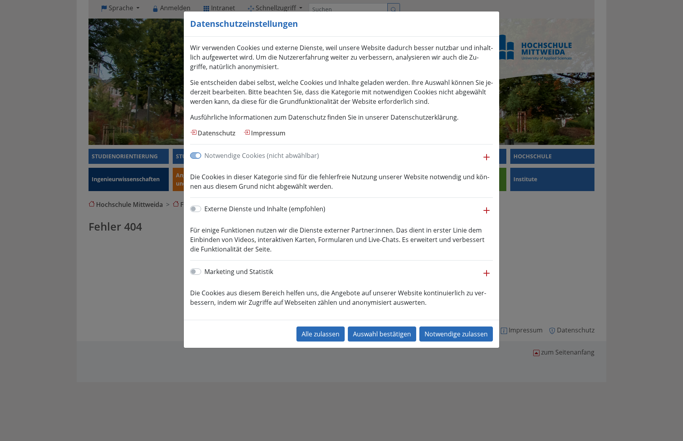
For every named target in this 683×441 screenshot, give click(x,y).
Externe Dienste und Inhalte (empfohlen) (264, 209)
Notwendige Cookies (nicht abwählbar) (261, 155)
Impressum (268, 133)
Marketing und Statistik (238, 271)
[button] (486, 161)
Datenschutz (217, 133)
